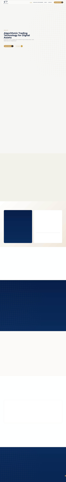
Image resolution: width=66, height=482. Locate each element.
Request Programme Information (53, 186)
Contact (50, 2)
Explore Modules (8, 46)
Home (31, 2)
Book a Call (8, 417)
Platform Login (58, 2)
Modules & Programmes (38, 2)
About (45, 2)
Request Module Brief (11, 178)
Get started (18, 46)
